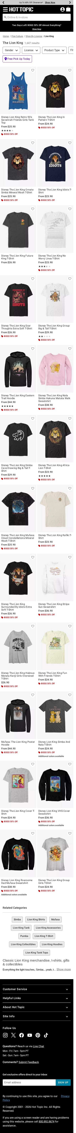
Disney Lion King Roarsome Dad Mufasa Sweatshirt (17, 881)
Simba (17, 919)
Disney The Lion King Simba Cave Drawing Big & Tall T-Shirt (17, 468)
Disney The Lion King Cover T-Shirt (18, 812)
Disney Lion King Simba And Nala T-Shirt (54, 743)
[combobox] (37, 17)
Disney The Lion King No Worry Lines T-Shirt (52, 257)
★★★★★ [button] (6, 130)
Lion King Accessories (48, 927)
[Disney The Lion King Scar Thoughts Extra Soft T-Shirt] (18, 299)
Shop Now (50, 2)
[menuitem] (68, 9)
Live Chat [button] (38, 1046)
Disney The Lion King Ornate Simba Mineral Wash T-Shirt (17, 191)
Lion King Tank (21, 927)
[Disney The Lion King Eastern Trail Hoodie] (18, 369)
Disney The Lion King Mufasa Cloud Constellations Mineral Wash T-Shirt (17, 538)
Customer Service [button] (15, 989)
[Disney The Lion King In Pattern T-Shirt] (55, 90)
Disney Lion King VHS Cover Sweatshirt (54, 812)
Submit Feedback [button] (29, 1062)
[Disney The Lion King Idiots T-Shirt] (55, 163)
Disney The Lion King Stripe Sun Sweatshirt (53, 605)
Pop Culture (17, 36)
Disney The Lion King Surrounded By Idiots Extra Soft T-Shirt (16, 607)
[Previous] (3, 2)
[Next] (70, 2)
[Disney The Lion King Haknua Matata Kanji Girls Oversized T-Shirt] (18, 646)
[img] (5, 1035)
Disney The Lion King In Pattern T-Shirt (51, 118)
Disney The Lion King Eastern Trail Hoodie (17, 397)
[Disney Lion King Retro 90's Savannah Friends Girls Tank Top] (18, 90)
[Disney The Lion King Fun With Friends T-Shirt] (55, 646)
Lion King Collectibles (23, 944)
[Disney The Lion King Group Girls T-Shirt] (55, 853)
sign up (63, 1082)
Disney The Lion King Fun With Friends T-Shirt (52, 674)
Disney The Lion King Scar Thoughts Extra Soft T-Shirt (16, 327)
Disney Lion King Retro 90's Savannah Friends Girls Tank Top (17, 120)
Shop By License (34, 36)
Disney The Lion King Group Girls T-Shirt (54, 881)
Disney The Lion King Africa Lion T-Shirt (53, 466)
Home (6, 36)
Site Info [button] (8, 1016)
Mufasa (55, 919)
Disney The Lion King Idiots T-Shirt (55, 191)
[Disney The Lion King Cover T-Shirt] (18, 784)
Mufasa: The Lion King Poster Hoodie (18, 743)
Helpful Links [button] (12, 998)
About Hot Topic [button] (14, 1007)
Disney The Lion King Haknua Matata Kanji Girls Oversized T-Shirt (17, 676)
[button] (4, 9)
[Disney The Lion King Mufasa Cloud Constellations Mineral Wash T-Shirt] (18, 508)
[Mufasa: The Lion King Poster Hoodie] (18, 715)
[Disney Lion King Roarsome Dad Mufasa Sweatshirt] (18, 853)
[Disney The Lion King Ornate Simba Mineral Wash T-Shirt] (18, 163)
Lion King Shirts (36, 919)
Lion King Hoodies (52, 944)
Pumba (24, 936)
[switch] (17, 58)
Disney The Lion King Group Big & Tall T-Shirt (54, 327)
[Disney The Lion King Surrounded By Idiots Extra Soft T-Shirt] (18, 577)
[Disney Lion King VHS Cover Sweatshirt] (55, 784)
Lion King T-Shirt (44, 936)
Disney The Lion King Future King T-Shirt (17, 257)
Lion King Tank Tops (36, 952)
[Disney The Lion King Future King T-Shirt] (18, 229)
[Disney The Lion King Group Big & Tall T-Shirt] (55, 299)
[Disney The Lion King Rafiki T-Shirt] (55, 508)
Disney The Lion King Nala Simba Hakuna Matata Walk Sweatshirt (54, 398)
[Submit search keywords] (5, 17)
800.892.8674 (46, 1121)
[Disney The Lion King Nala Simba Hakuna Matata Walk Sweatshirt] (55, 369)
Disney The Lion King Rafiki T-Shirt (55, 536)
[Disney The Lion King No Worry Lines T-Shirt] (55, 229)
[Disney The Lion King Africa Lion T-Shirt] (55, 439)
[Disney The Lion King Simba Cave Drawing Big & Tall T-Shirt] (18, 439)
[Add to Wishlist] (32, 70)
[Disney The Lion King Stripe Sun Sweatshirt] (55, 577)
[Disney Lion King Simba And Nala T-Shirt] (55, 715)
